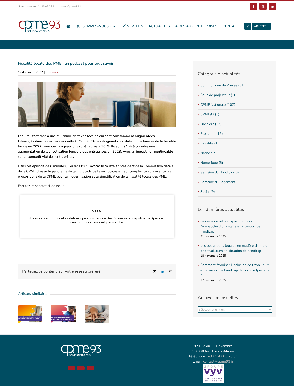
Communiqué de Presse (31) (222, 85)
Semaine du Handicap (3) (219, 172)
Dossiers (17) (210, 124)
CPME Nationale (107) (217, 104)
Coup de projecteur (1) (217, 95)
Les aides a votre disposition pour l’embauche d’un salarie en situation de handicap (230, 226)
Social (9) (207, 191)
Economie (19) (211, 133)
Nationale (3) (210, 153)
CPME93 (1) (209, 114)
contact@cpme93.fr (70, 6)
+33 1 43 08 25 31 (223, 356)
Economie (52, 72)
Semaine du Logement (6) (220, 182)
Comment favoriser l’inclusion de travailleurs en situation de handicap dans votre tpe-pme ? (235, 270)
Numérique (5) (211, 162)
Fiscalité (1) (209, 143)
